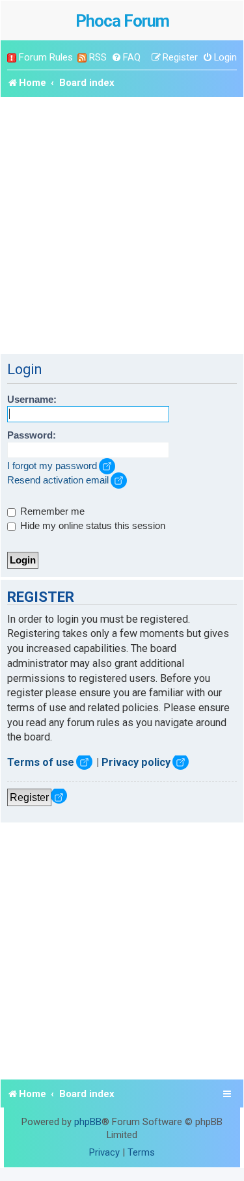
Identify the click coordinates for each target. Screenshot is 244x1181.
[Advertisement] (122, 225)
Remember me (51, 511)
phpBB (88, 1122)
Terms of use (40, 762)
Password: (31, 435)
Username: (32, 399)
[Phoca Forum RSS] (82, 57)
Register (29, 797)
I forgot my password (52, 466)
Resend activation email (58, 480)
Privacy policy (136, 762)
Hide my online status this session (91, 526)
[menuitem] (126, 57)
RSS (98, 57)
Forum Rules (46, 57)
